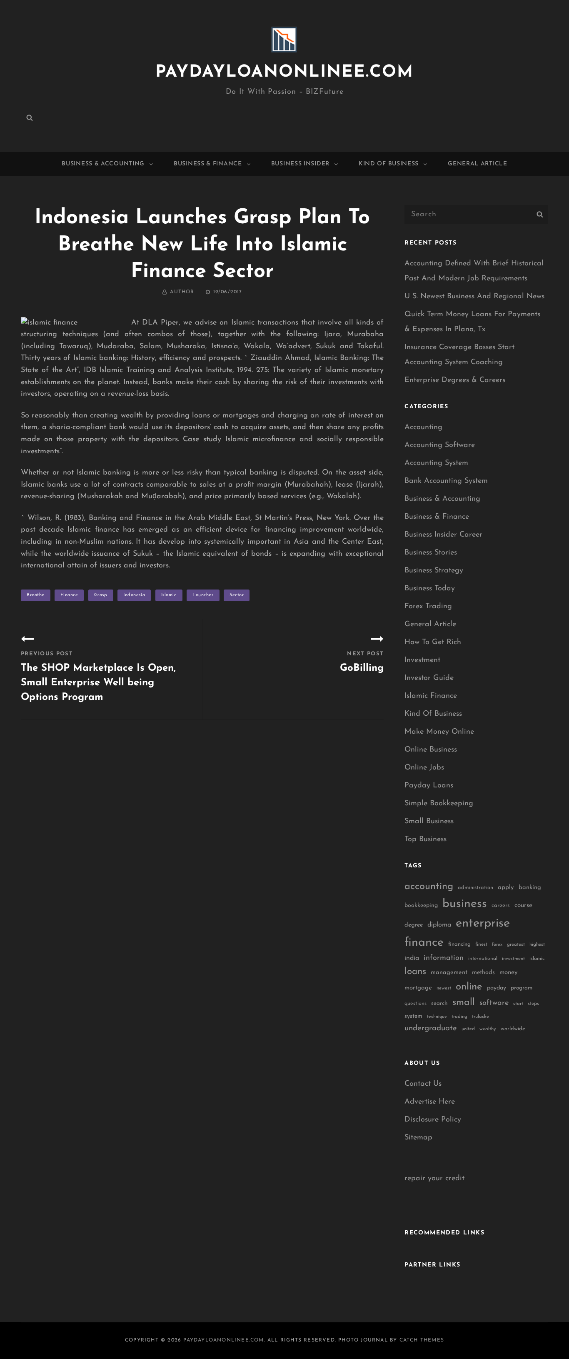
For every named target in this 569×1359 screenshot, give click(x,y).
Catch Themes (421, 1340)
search (439, 1003)
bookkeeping (421, 905)
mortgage (418, 988)
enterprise (483, 923)
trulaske (480, 1016)
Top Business (425, 839)
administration (475, 887)
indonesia (134, 595)
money (508, 972)
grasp (100, 595)
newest (444, 988)
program (521, 988)
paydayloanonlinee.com (284, 72)
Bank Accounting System (446, 481)
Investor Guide (429, 678)
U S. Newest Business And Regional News (474, 296)
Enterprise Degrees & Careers (454, 380)
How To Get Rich (432, 642)
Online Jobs (424, 768)
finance (69, 595)
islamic (169, 595)
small (463, 1002)
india (411, 958)
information (444, 958)
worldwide (513, 1029)
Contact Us (423, 1084)
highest (537, 944)
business (464, 904)
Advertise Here (429, 1102)
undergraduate (430, 1028)
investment (513, 959)
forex (497, 944)
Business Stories (430, 553)
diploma (439, 925)
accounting (428, 887)
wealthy (487, 1029)
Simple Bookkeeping (438, 803)
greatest (516, 944)
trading (459, 1016)
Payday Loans (428, 785)
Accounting (423, 427)
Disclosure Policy (432, 1120)
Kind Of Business (389, 164)
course (523, 905)
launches (202, 595)
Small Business (429, 821)
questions (415, 1003)
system (413, 1016)
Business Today (429, 588)
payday (496, 988)
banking (530, 887)
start (518, 1004)
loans (415, 972)
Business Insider (300, 164)
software (494, 1003)
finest (481, 944)
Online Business (430, 750)
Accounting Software (439, 445)
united (468, 1029)
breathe (36, 595)
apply (506, 887)
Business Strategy (433, 571)
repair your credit (434, 1178)
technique (437, 1016)
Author (182, 292)
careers (501, 905)
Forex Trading (428, 606)
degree (413, 925)
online (469, 987)
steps (533, 1003)
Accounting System (436, 463)
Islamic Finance (430, 696)
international (482, 958)
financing (459, 944)
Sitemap (418, 1138)
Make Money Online (439, 732)
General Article (477, 164)
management (449, 972)
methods (483, 972)
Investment (422, 660)
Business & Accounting (103, 164)
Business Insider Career (443, 535)
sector (237, 595)
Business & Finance (208, 164)
